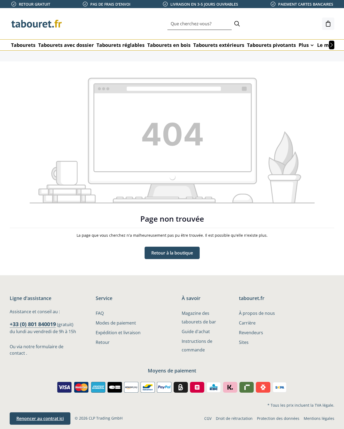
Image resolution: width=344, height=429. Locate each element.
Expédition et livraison (118, 333)
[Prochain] (331, 45)
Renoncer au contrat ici (40, 418)
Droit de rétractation (234, 418)
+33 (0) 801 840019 (33, 324)
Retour (103, 342)
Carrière (247, 323)
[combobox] (199, 24)
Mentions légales (319, 418)
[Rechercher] (237, 24)
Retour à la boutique (172, 253)
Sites (244, 342)
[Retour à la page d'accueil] (36, 23)
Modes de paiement (116, 323)
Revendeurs (251, 333)
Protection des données (278, 418)
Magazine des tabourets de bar (199, 317)
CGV (208, 418)
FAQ (100, 313)
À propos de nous (257, 313)
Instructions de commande (197, 345)
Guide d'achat (196, 331)
